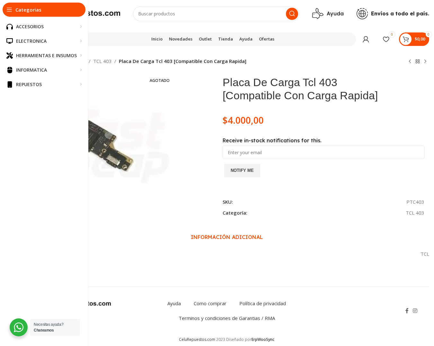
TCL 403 (102, 61)
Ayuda (174, 303)
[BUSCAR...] (292, 14)
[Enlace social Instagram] (415, 310)
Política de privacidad (262, 303)
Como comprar (210, 303)
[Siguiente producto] (425, 62)
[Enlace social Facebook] (407, 310)
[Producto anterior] (410, 62)
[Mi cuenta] (366, 39)
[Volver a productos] (417, 62)
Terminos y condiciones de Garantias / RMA (227, 318)
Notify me (242, 170)
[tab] (227, 237)
